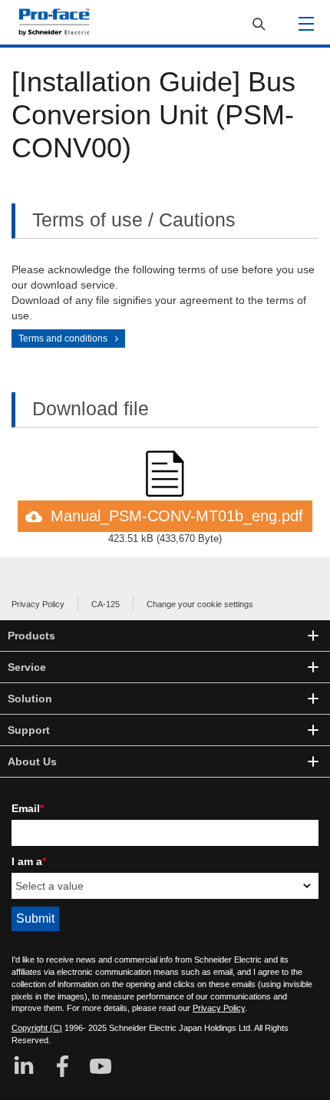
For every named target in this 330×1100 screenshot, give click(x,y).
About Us (32, 761)
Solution (30, 698)
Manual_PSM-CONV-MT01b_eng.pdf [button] (177, 515)
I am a (29, 861)
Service (27, 667)
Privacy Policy (38, 604)
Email (28, 808)
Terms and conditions (62, 338)
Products (31, 635)
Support (29, 730)
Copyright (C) (37, 1027)
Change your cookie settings (200, 604)
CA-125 (105, 604)
